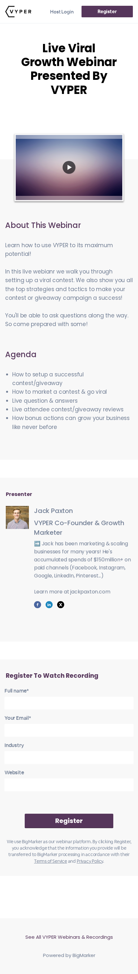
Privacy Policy (90, 861)
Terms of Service (50, 861)
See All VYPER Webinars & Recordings (69, 937)
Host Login (62, 12)
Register (107, 11)
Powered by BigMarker (69, 955)
